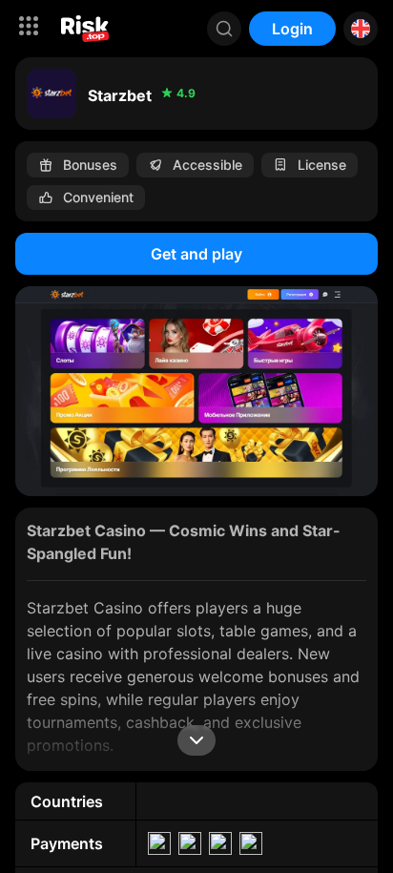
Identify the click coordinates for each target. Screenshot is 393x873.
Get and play (196, 253)
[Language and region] (360, 28)
